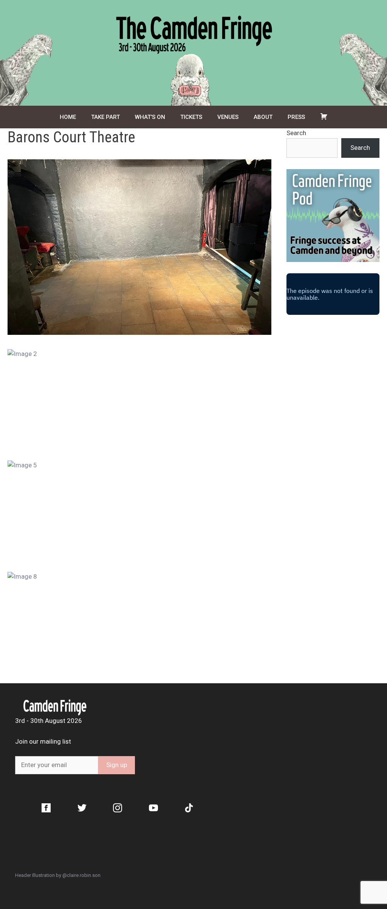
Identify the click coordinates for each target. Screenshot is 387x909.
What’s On (150, 117)
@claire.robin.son (81, 875)
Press (296, 117)
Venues (227, 117)
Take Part (105, 117)
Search (296, 133)
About (263, 117)
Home (68, 117)
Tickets (191, 117)
